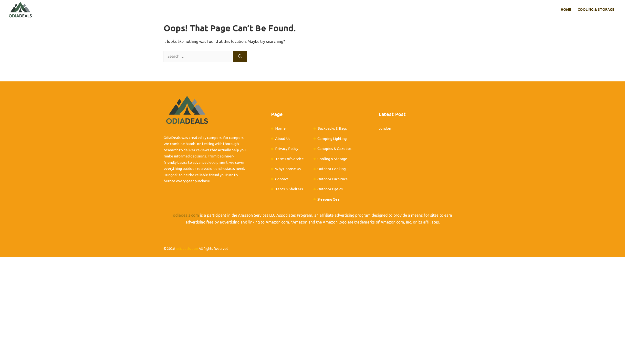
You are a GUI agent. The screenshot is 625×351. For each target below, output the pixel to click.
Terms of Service (289, 159)
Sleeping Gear (329, 199)
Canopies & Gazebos (334, 148)
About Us (282, 138)
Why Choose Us (288, 169)
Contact (281, 179)
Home (566, 9)
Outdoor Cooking (331, 169)
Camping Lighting (332, 138)
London (384, 128)
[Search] (240, 56)
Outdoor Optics (330, 189)
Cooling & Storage (596, 9)
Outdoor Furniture (332, 179)
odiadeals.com (186, 215)
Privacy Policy (286, 148)
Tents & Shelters (289, 189)
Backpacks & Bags (332, 128)
